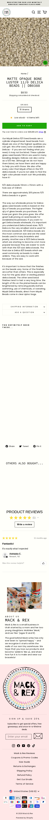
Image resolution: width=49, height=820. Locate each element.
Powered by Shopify (24, 818)
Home (24, 73)
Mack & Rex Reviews (24, 753)
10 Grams (24, 109)
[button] (38, 517)
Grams (25, 105)
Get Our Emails (24, 779)
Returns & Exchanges (24, 766)
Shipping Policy (24, 770)
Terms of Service (24, 783)
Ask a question (24, 312)
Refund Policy (24, 775)
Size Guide (24, 761)
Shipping (13, 95)
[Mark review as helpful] (43, 563)
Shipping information (24, 307)
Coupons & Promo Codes (24, 757)
